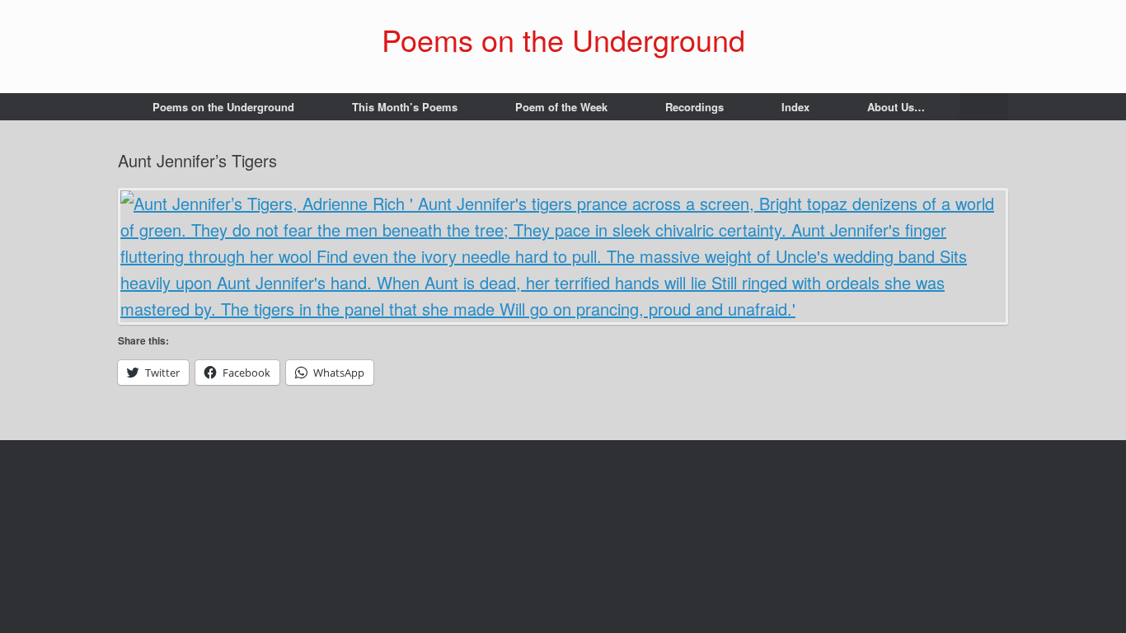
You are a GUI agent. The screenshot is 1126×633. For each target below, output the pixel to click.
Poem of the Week (561, 107)
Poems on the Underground (223, 107)
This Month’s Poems (404, 107)
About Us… (896, 107)
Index (795, 107)
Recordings (694, 107)
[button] (983, 106)
